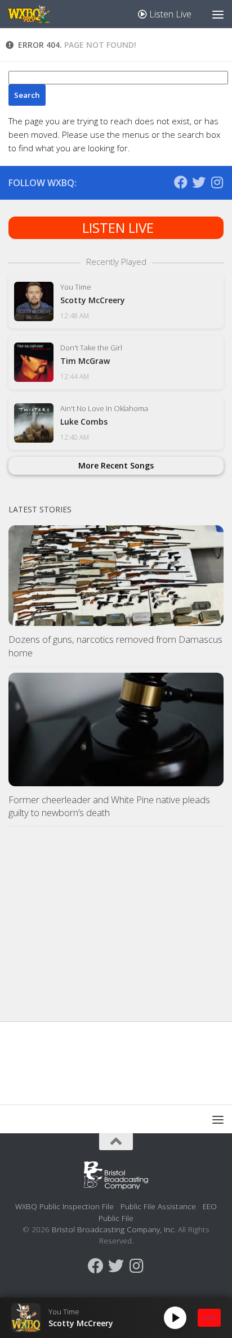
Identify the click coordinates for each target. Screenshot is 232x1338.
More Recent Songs (116, 465)
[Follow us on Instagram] (217, 182)
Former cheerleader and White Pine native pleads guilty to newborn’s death (109, 806)
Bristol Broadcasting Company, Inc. (114, 1229)
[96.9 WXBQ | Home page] (36, 14)
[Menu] (218, 14)
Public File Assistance (158, 1206)
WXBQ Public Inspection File (64, 1206)
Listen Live (169, 14)
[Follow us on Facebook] (181, 182)
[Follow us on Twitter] (199, 182)
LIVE (209, 1317)
